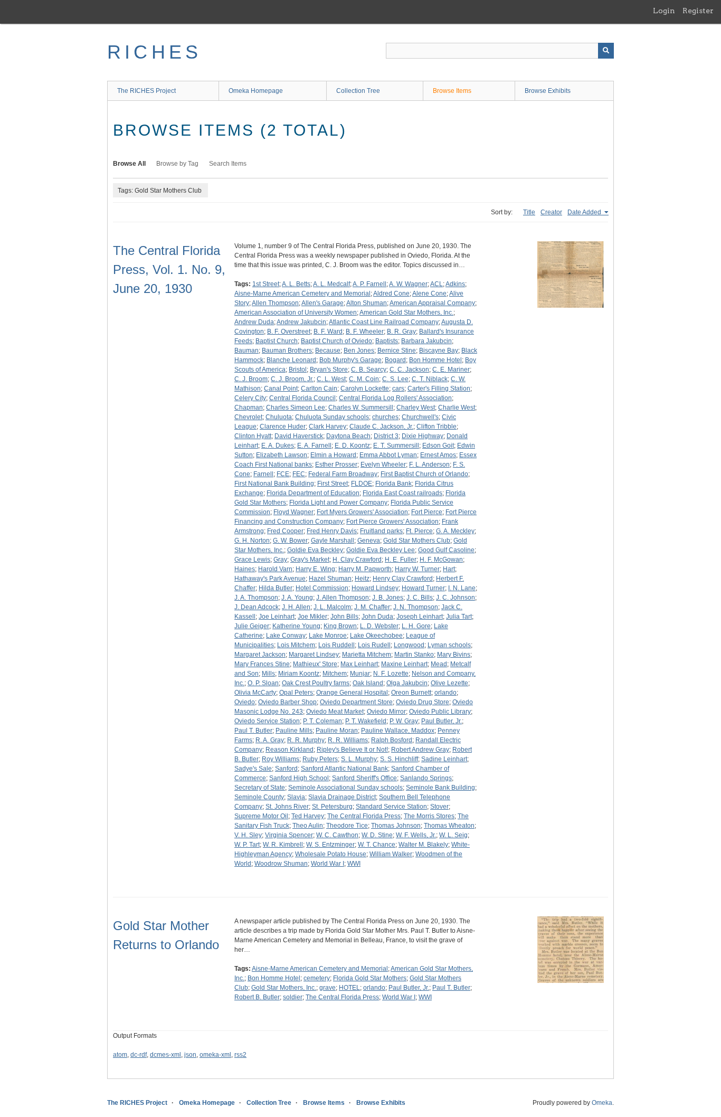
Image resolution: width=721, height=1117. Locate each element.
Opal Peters (296, 692)
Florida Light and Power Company (338, 502)
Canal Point (281, 388)
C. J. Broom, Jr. (292, 379)
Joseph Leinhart (419, 616)
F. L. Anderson (429, 464)
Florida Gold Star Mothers (369, 978)
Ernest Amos (438, 455)
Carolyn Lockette (364, 388)
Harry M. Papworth (365, 569)
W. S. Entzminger (330, 844)
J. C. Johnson (455, 597)
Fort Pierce (426, 512)
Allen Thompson (275, 303)
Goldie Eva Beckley (315, 550)
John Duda (377, 616)
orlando (445, 692)
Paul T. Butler (253, 730)
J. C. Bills (419, 597)
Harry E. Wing (315, 569)
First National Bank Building (274, 483)
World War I (327, 863)
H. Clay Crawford (357, 559)
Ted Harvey (307, 816)
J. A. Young (297, 597)
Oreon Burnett (411, 692)
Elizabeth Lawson (281, 455)
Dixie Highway (422, 436)
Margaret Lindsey (314, 654)
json (190, 1054)
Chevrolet (248, 417)
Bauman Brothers (287, 350)
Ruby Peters (320, 759)
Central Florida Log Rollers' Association (395, 398)
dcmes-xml (165, 1054)
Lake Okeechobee (376, 635)
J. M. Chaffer (372, 607)
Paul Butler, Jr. (441, 721)
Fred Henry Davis (332, 531)
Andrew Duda (254, 322)
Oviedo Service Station (267, 721)
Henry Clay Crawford (403, 578)
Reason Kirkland (289, 749)
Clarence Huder (283, 426)
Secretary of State (259, 787)
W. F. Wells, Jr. (416, 835)
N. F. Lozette (391, 673)
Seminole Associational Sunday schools (345, 787)
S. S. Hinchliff (399, 759)
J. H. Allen (296, 607)
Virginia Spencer (289, 835)
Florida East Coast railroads (402, 493)
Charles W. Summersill (360, 407)
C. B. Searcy (368, 369)
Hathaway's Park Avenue (270, 578)
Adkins (455, 284)
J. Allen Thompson (342, 597)
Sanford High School (299, 778)
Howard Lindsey (375, 588)
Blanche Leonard (291, 360)
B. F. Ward (328, 331)
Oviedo (244, 702)
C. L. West (331, 379)
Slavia (296, 797)
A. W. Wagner (408, 284)
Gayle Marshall (332, 540)
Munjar (360, 673)
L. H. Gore (416, 626)
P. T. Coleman (322, 721)
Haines (244, 569)
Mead (439, 664)
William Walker (390, 854)
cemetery (316, 978)
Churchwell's (420, 417)
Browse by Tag (177, 163)
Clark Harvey (327, 426)
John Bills (344, 616)
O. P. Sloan (263, 683)
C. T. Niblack (430, 379)
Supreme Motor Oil (261, 816)
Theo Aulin (307, 825)
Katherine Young (296, 626)
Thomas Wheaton (449, 825)
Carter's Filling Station (438, 388)
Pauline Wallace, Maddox (397, 730)
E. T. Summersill (396, 445)
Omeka (602, 1102)
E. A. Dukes (277, 445)
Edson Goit (438, 445)
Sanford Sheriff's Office (364, 778)
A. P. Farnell (369, 284)
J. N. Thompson (415, 607)
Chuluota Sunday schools (332, 417)
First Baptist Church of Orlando (424, 474)
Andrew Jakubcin (301, 322)
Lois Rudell (374, 645)
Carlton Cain (319, 388)
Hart (449, 569)
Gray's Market (309, 559)
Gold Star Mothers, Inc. (283, 987)
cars (398, 388)
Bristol (298, 369)
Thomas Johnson (396, 825)
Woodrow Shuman (281, 863)
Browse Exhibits (548, 90)
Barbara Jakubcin (426, 341)
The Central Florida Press (364, 816)
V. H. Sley (248, 835)
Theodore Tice (347, 825)
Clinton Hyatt (252, 436)
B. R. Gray (401, 331)
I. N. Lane (462, 588)
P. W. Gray (404, 721)
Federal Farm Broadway (342, 474)
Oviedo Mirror (386, 711)
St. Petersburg (332, 806)
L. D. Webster (379, 626)
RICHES (154, 52)
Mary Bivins (453, 654)
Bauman (246, 350)
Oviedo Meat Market (335, 711)
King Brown (340, 626)
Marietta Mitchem (366, 654)
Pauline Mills (294, 730)
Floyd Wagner (293, 512)
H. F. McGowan (441, 559)
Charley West (415, 407)
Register (698, 10)
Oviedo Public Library (440, 711)
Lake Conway (286, 635)
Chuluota (278, 417)
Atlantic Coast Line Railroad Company (384, 322)
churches (385, 417)
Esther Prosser (336, 464)
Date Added (585, 212)
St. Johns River (287, 806)
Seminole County (259, 797)
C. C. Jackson (409, 369)
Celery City (250, 398)
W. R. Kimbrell (283, 844)
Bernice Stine (396, 350)
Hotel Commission (322, 588)
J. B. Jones (387, 597)
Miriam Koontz (298, 673)
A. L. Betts (296, 284)
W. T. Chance (376, 844)
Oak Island (368, 683)
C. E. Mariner (451, 369)
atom (120, 1054)
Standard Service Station (391, 806)
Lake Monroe (328, 635)
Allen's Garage (322, 303)
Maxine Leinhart (404, 664)
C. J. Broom (251, 379)
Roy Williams (280, 759)
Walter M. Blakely (423, 844)
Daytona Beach (348, 436)
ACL (436, 284)
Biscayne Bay (438, 350)
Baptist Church (276, 341)
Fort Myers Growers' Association (362, 512)
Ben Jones (359, 350)
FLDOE (361, 483)
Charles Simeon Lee (295, 407)
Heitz (362, 578)
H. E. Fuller (400, 559)
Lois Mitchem (296, 645)
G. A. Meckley (455, 531)
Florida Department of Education (313, 493)
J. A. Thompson (256, 597)
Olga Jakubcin (407, 683)
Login (664, 10)
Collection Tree (358, 90)
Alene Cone (429, 293)
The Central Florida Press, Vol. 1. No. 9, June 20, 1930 (169, 269)
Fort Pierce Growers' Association (392, 521)
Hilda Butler (275, 588)
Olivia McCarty (255, 692)
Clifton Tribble (436, 426)
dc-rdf (138, 1054)
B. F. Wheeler (365, 331)
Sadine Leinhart (444, 759)
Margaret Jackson (260, 654)
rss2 (240, 1054)
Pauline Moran (337, 730)
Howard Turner (423, 588)
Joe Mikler (312, 616)
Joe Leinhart (277, 616)
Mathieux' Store (315, 664)
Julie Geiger (251, 626)
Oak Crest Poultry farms (315, 683)
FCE (283, 474)
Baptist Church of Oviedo (336, 341)
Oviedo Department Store (356, 702)
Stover (439, 806)
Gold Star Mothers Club (416, 540)
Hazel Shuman (330, 578)
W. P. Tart (247, 844)
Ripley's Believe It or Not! (352, 749)
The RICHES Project (146, 90)
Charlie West (456, 407)
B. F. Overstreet (288, 331)
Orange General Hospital (352, 692)
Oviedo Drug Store (422, 702)
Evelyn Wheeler (383, 464)
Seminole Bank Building (440, 787)
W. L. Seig (453, 835)
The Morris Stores (429, 816)
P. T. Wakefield (365, 721)
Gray (280, 559)
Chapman (248, 407)
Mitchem (334, 673)
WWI (353, 863)
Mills (268, 673)
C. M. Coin (364, 379)
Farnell (263, 474)
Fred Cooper (285, 531)
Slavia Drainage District (342, 797)
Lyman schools (449, 645)
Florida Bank (393, 483)
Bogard (395, 360)
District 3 (386, 436)
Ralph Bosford (391, 740)
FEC (298, 474)
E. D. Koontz (352, 445)
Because (327, 350)
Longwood (409, 645)
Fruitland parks (381, 531)
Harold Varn (275, 569)
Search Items (227, 163)
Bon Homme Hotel (435, 360)
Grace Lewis (252, 559)
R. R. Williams (348, 740)
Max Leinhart (359, 664)
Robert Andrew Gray (420, 749)
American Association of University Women (295, 312)
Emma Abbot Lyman (388, 455)
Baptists (386, 341)
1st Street (265, 284)
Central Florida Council (302, 398)
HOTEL (349, 987)
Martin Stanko (414, 654)
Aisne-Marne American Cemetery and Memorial (302, 293)
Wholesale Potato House (330, 854)
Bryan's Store (329, 369)
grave (327, 987)
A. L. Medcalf (331, 284)
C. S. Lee (395, 379)
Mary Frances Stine (262, 664)
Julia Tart (459, 616)
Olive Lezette (449, 683)
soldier (292, 997)
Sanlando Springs (426, 778)
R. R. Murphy (306, 740)
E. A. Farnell (314, 445)
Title (529, 212)
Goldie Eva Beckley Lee (380, 550)
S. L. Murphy (359, 759)
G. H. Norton (252, 540)
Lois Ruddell (336, 645)
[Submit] (606, 51)
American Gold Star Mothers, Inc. (406, 312)
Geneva (368, 540)
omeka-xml (215, 1054)
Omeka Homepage (256, 90)
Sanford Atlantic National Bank (344, 768)
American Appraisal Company (432, 303)
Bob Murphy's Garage (350, 360)
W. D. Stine (377, 835)
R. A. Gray (269, 740)
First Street (332, 483)
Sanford (286, 768)
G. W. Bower (290, 540)
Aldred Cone (391, 293)
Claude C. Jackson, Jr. (381, 426)
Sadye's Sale (253, 768)
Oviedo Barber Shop (287, 702)
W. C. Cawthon (337, 835)
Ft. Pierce (419, 531)
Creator (551, 212)
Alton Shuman (366, 303)
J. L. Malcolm (332, 607)
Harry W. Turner (417, 569)
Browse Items (452, 90)
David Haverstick (298, 436)
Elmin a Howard (333, 455)
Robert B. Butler (257, 997)
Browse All (129, 163)
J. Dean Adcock (256, 607)
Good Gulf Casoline (446, 550)
